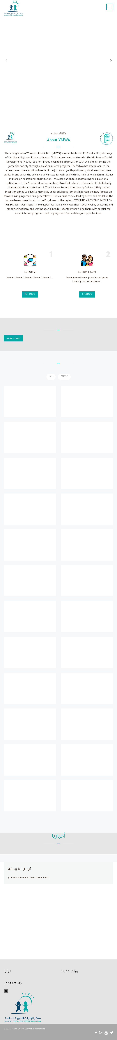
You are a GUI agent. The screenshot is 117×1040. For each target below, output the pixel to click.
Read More (30, 294)
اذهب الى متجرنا (13, 338)
